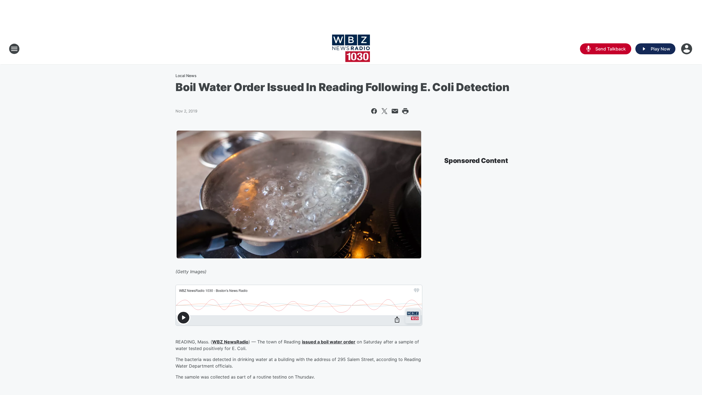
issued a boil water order (328, 342)
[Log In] (687, 48)
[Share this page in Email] (395, 111)
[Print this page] (405, 111)
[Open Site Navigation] (14, 48)
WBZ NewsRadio (230, 342)
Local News (186, 75)
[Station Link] (351, 49)
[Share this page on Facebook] (374, 111)
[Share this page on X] (384, 111)
